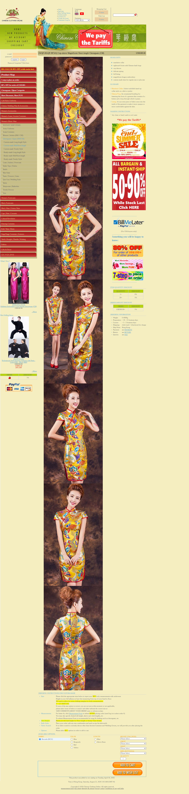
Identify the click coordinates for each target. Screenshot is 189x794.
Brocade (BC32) (47, 739)
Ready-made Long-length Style (14, 152)
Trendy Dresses (8, 190)
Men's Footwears (7, 203)
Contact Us (62, 16)
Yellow (76, 747)
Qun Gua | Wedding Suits (12, 180)
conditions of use (111, 788)
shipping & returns (88, 788)
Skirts (5, 183)
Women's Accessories (8, 111)
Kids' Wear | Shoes (7, 229)
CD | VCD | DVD (7, 255)
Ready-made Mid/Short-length (14, 156)
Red (75, 745)
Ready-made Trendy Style (13, 159)
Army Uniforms (8, 129)
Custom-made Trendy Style (13, 149)
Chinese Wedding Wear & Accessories (14, 106)
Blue (75, 739)
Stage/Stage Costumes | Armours (12, 234)
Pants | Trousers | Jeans (11, 176)
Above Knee (101, 742)
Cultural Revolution (8, 219)
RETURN (127, 332)
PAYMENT (128, 330)
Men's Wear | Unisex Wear (10, 208)
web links (120, 788)
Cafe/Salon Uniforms (8, 101)
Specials (61, 11)
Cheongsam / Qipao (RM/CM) (13, 139)
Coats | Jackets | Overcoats (12, 163)
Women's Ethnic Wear (9, 121)
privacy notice (100, 788)
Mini (98, 739)
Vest (4, 193)
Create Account (63, 18)
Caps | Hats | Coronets (9, 213)
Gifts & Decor (6, 250)
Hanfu (5, 169)
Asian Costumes (8, 132)
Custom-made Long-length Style (15, 142)
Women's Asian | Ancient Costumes (13, 116)
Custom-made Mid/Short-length (15, 146)
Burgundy (77, 742)
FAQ (59, 9)
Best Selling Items (64, 13)
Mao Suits (6, 173)
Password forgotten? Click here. (19, 63)
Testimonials (62, 15)
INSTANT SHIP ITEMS (12, 125)
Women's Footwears (8, 198)
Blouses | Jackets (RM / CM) (13, 135)
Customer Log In (64, 20)
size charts (77, 788)
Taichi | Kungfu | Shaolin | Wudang (13, 239)
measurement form (67, 788)
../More (34, 312)
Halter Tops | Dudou (10, 166)
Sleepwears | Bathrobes (11, 186)
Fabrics (3, 244)
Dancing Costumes (8, 224)
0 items (101, 12)
